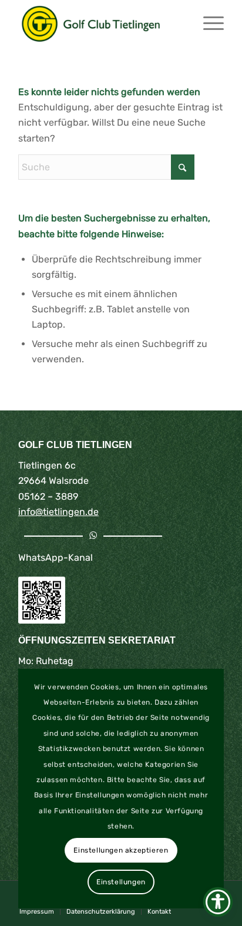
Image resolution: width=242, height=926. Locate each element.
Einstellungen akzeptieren (120, 850)
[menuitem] (207, 23)
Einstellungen (121, 882)
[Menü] (207, 23)
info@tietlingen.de (58, 511)
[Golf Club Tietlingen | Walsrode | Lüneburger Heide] (100, 23)
